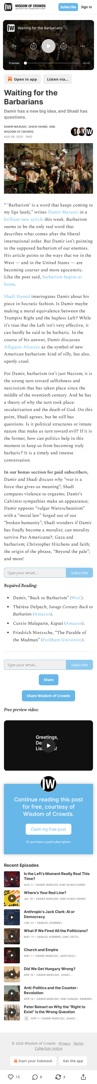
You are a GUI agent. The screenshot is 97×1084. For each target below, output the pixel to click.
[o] (48, 746)
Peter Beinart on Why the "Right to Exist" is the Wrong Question (54, 1009)
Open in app (25, 79)
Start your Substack (35, 1060)
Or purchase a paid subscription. (48, 842)
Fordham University (62, 639)
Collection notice (48, 1048)
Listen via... (57, 79)
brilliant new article (23, 219)
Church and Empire (41, 949)
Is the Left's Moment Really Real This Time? (57, 876)
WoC (76, 597)
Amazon (42, 614)
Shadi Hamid (38, 126)
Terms (78, 1043)
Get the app (73, 1060)
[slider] (52, 63)
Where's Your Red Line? (45, 892)
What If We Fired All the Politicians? (56, 930)
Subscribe (68, 7)
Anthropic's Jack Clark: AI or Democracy (49, 914)
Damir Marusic (15, 126)
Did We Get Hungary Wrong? (49, 968)
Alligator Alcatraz (22, 347)
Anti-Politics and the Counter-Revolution (51, 990)
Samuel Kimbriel (49, 923)
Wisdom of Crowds (19, 131)
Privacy (64, 1043)
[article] (48, 879)
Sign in (86, 7)
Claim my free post (48, 829)
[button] (14, 46)
